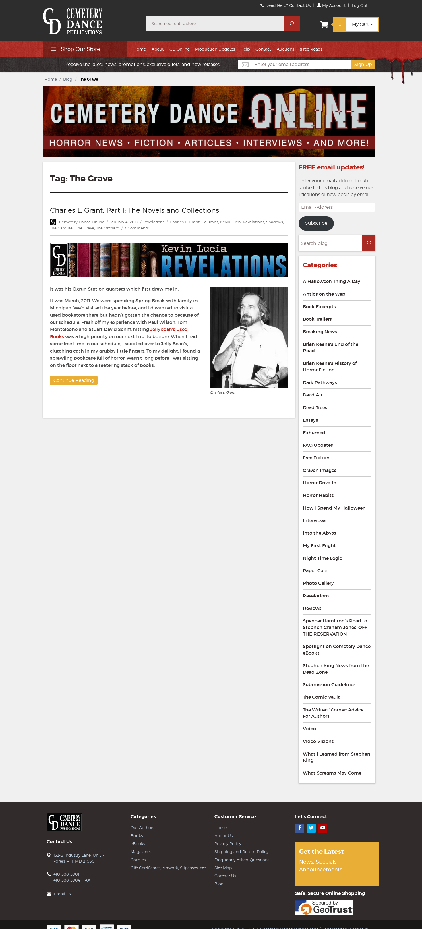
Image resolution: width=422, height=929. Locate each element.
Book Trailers (317, 319)
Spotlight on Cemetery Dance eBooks (337, 649)
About (158, 49)
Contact (263, 49)
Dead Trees (315, 407)
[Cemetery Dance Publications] (91, 18)
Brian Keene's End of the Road (330, 347)
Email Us (62, 893)
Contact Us (300, 5)
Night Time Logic (322, 558)
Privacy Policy (227, 843)
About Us (223, 835)
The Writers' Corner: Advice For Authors (333, 713)
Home (139, 49)
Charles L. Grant (185, 222)
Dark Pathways (320, 382)
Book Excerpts (319, 306)
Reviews (312, 608)
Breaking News (320, 331)
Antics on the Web (324, 294)
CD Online (179, 49)
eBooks (138, 843)
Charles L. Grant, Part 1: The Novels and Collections (134, 210)
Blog (67, 79)
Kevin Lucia (230, 222)
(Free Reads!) (312, 49)
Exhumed (314, 433)
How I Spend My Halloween (334, 508)
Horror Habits (318, 495)
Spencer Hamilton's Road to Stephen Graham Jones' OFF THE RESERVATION (335, 627)
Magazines (141, 851)
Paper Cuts (315, 570)
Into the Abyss (319, 533)
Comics (138, 859)
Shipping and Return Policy (241, 851)
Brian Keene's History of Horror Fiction (330, 366)
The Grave (85, 228)
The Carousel (62, 228)
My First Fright (319, 545)
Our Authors (142, 827)
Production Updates (215, 49)
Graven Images (319, 470)
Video (309, 728)
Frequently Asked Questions (241, 859)
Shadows (274, 222)
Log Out (359, 5)
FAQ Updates (318, 445)
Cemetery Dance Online (81, 222)
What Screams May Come (332, 773)
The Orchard (107, 228)
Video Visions (318, 741)
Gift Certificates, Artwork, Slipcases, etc (168, 867)
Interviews (314, 520)
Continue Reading (73, 380)
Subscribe (316, 223)
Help (245, 49)
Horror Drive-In (319, 482)
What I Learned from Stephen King (336, 757)
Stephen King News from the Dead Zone (336, 669)
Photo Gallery (318, 583)
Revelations (153, 222)
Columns (210, 222)
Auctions (285, 49)
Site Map (223, 867)
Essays (310, 420)
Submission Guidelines (329, 684)
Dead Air (312, 395)
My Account (333, 5)
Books (137, 835)
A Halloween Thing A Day (331, 281)
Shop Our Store (79, 49)
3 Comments (137, 228)
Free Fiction (316, 457)
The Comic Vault (321, 697)
